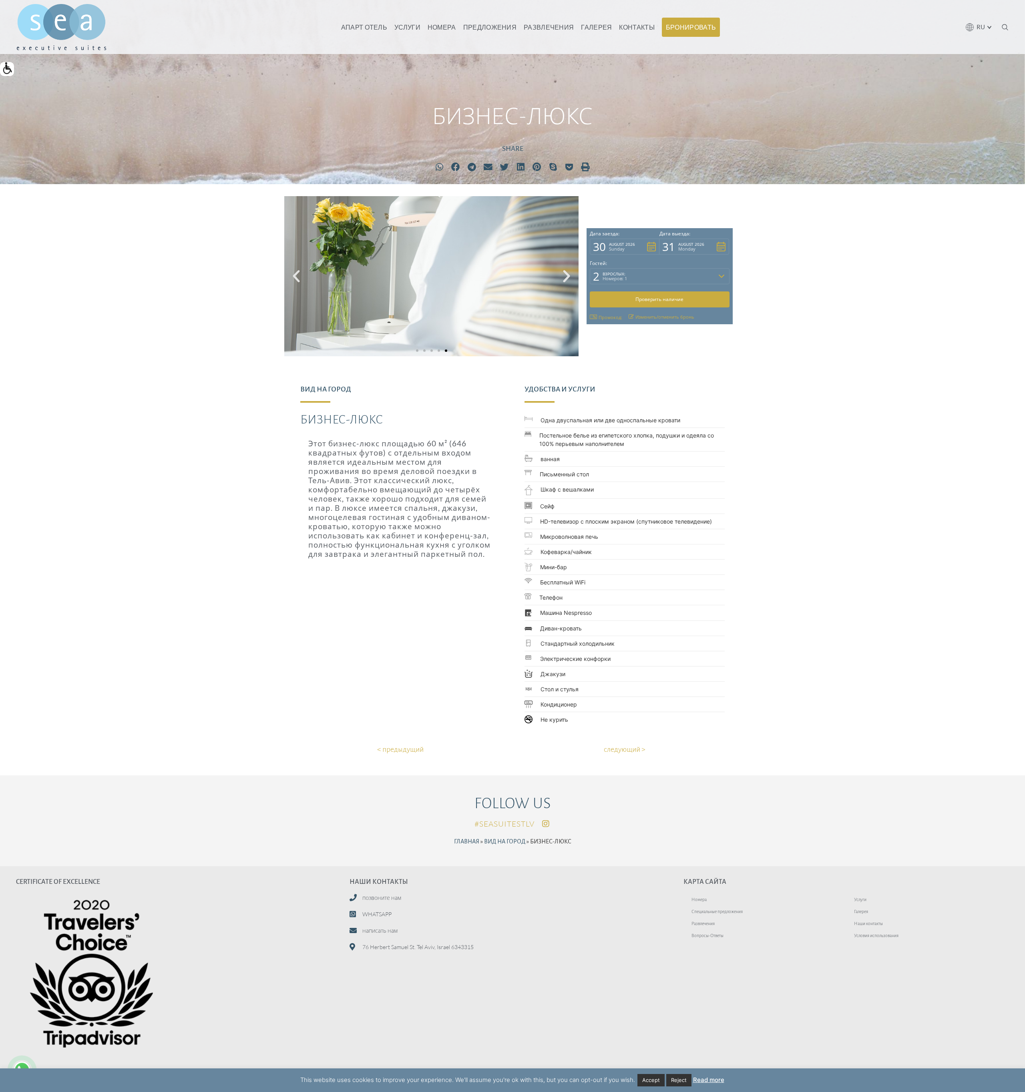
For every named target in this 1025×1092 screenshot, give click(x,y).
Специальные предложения (717, 911)
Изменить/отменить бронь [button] (664, 317)
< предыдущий (400, 749)
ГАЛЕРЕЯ (596, 27)
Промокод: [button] (610, 317)
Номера (699, 899)
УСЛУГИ (407, 27)
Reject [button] (679, 1080)
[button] (7, 69)
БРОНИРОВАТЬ (691, 27)
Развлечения (703, 923)
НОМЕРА (442, 27)
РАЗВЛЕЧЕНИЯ (549, 27)
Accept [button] (651, 1080)
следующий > (624, 749)
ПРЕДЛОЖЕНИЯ (490, 27)
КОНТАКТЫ (636, 27)
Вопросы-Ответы (707, 935)
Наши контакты (868, 923)
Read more (708, 1080)
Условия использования (876, 935)
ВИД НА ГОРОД (504, 841)
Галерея (861, 911)
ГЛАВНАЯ (466, 841)
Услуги (860, 899)
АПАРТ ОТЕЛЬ (364, 27)
